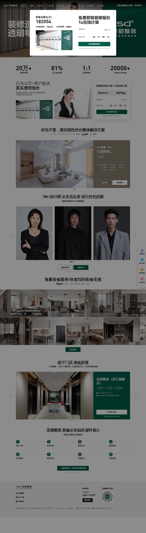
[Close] (113, 13)
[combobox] (94, 37)
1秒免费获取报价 (94, 44)
